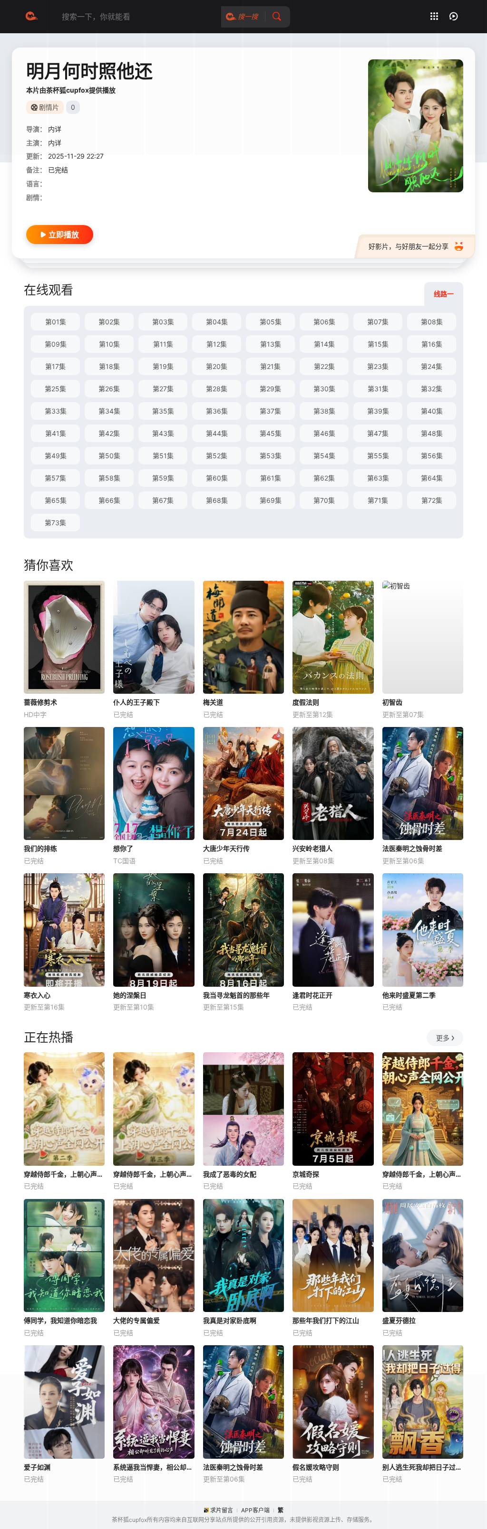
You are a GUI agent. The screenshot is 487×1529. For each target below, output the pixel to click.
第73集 (55, 523)
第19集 (163, 366)
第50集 (109, 456)
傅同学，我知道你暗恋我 (60, 1320)
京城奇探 (305, 1174)
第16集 (431, 344)
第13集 (270, 344)
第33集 (56, 411)
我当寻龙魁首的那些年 (236, 995)
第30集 (324, 389)
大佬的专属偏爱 (136, 1320)
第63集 (378, 478)
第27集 (163, 389)
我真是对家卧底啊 (229, 1320)
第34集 (109, 411)
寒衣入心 (37, 995)
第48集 (432, 433)
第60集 (217, 478)
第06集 (324, 322)
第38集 (324, 411)
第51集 (163, 456)
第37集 (270, 411)
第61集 (270, 478)
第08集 (432, 322)
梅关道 (213, 702)
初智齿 (392, 702)
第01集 (55, 322)
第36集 (217, 411)
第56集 (432, 456)
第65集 (56, 500)
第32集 (431, 389)
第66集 (109, 500)
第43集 (163, 433)
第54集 (324, 456)
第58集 (109, 478)
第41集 (55, 433)
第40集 (432, 411)
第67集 (163, 500)
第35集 (163, 411)
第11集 (163, 344)
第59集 (163, 478)
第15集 (378, 344)
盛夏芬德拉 (399, 1320)
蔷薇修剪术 (40, 702)
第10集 (109, 344)
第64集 (432, 478)
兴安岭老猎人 (312, 848)
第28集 (216, 389)
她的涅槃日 (129, 995)
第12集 (216, 344)
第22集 (324, 366)
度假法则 (305, 702)
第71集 (378, 500)
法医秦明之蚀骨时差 (412, 848)
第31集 (378, 389)
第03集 (163, 322)
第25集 (55, 389)
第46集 (324, 433)
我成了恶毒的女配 (229, 1174)
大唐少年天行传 (226, 848)
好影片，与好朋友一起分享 (408, 246)
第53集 (271, 456)
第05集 (271, 322)
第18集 (109, 366)
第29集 (270, 389)
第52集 (216, 456)
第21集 (270, 366)
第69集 (271, 500)
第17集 (55, 366)
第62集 (324, 478)
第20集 (216, 366)
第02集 (109, 322)
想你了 (123, 848)
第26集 (109, 389)
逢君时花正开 (312, 995)
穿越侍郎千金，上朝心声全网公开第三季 (153, 1174)
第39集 (378, 411)
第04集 (217, 322)
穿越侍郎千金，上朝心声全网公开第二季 (64, 1174)
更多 (442, 1038)
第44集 (217, 433)
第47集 (378, 433)
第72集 (431, 500)
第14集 (324, 344)
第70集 (324, 500)
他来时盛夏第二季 (409, 995)
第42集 (109, 433)
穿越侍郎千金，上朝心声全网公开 (422, 1174)
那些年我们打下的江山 (325, 1320)
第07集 (378, 322)
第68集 (217, 500)
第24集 (431, 366)
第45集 (271, 433)
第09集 (56, 344)
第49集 (56, 456)
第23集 (378, 366)
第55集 (378, 456)
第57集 (55, 478)
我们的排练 (40, 848)
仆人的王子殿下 (136, 702)
